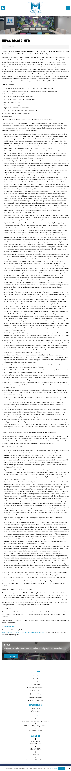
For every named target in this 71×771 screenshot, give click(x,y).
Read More (11, 656)
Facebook (36, 708)
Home (5, 47)
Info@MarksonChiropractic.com (35, 760)
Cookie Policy (53, 768)
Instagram (36, 711)
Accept (61, 768)
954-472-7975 (35, 749)
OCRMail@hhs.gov (8, 626)
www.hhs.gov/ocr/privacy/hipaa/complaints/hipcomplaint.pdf (23, 632)
